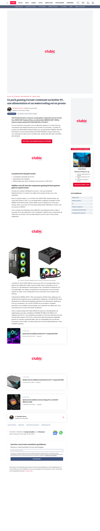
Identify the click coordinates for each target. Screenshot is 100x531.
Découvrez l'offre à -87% (81, 184)
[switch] (88, 3)
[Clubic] (13, 3)
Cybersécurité (19, 6)
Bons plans (49, 2)
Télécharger (59, 2)
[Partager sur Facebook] (96, 518)
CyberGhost (82, 169)
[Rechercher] (78, 3)
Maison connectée (80, 6)
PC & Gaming (42, 6)
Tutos (40, 2)
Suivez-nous (11, 113)
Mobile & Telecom (53, 6)
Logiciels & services (30, 6)
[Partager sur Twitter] (96, 523)
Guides (33, 2)
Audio (70, 6)
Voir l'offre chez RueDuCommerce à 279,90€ (37, 141)
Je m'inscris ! (37, 459)
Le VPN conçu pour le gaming (80, 149)
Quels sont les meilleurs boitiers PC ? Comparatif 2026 (40, 334)
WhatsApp (41, 431)
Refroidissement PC (26, 96)
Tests (27, 2)
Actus (20, 2)
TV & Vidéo (63, 6)
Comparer (70, 2)
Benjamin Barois (18, 108)
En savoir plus (29, 471)
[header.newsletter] (83, 3)
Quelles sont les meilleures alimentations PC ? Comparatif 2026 (43, 380)
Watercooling (36, 96)
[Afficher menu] (7, 2)
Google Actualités (29, 431)
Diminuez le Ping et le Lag (82, 171)
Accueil (9, 96)
